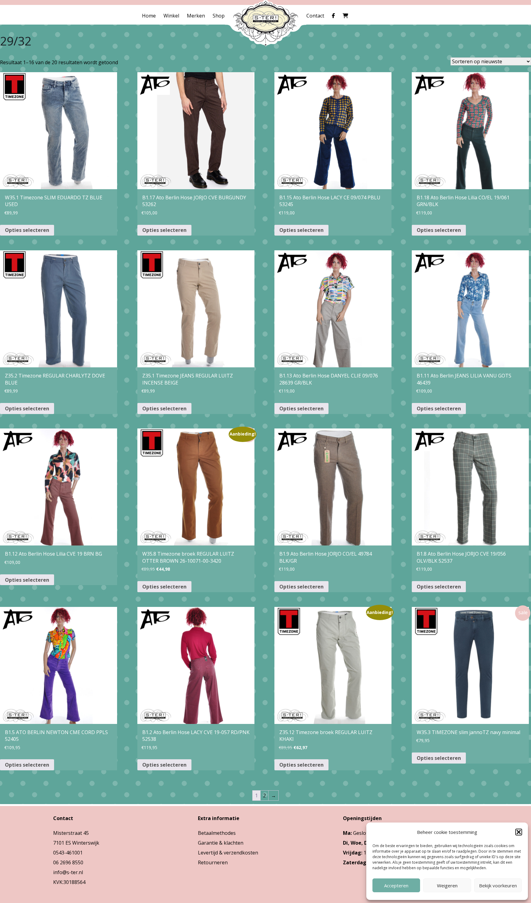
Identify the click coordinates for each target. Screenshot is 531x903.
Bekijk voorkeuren (498, 885)
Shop (219, 15)
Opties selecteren (27, 230)
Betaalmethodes (217, 833)
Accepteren (396, 885)
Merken (196, 15)
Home (149, 15)
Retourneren (213, 862)
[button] (519, 832)
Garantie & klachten (220, 842)
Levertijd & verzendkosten (228, 852)
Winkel (171, 15)
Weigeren (447, 885)
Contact (315, 15)
